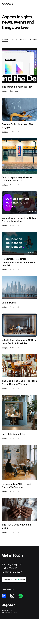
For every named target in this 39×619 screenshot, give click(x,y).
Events (23, 40)
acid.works (14, 613)
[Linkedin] (4, 596)
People (14, 40)
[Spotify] (21, 596)
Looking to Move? (12, 571)
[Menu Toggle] (35, 4)
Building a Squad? (12, 564)
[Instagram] (12, 596)
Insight (5, 40)
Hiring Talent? (10, 568)
